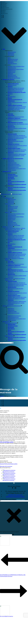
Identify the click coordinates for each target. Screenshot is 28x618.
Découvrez (7, 212)
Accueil (1, 396)
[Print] (0, 408)
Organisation (11, 53)
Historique (10, 73)
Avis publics (11, 62)
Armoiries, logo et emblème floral (16, 66)
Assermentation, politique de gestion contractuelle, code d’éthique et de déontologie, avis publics (17, 107)
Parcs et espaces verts (13, 167)
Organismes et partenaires (14, 165)
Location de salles (12, 163)
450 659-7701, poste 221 (15, 495)
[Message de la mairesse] (9, 470)
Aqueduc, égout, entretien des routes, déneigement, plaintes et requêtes (17, 150)
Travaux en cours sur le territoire (16, 116)
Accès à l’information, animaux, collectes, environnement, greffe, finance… (15, 228)
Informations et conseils (11, 323)
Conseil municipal (9, 203)
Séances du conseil (12, 60)
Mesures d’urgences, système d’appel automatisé (17, 128)
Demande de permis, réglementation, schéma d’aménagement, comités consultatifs (17, 155)
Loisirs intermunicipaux (13, 164)
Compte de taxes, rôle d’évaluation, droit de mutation (18, 124)
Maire (9, 58)
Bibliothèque (11, 160)
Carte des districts (12, 63)
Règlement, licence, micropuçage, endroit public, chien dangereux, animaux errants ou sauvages (16, 89)
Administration (9, 198)
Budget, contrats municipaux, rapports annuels (17, 102)
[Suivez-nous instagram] (15, 488)
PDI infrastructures (12, 76)
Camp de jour (11, 161)
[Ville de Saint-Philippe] (11, 194)
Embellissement (12, 70)
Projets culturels (12, 170)
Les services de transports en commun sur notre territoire (17, 145)
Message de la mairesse (8, 471)
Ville (4, 49)
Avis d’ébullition (11, 95)
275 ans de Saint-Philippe (14, 78)
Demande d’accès (13, 84)
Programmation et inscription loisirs (17, 168)
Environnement (7, 171)
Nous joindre (11, 55)
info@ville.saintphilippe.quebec (15, 496)
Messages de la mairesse (6, 466)
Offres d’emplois (12, 52)
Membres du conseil (13, 59)
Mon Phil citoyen (12, 75)
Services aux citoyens (8, 79)
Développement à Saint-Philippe (16, 69)
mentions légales (20, 499)
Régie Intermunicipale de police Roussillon (15, 141)
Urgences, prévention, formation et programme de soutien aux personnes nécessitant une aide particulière (17, 136)
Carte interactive (12, 68)
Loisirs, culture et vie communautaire (13, 158)
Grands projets (11, 72)
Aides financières (9, 336)
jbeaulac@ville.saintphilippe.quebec (8, 464)
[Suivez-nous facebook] (12, 488)
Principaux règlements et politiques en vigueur (17, 119)
